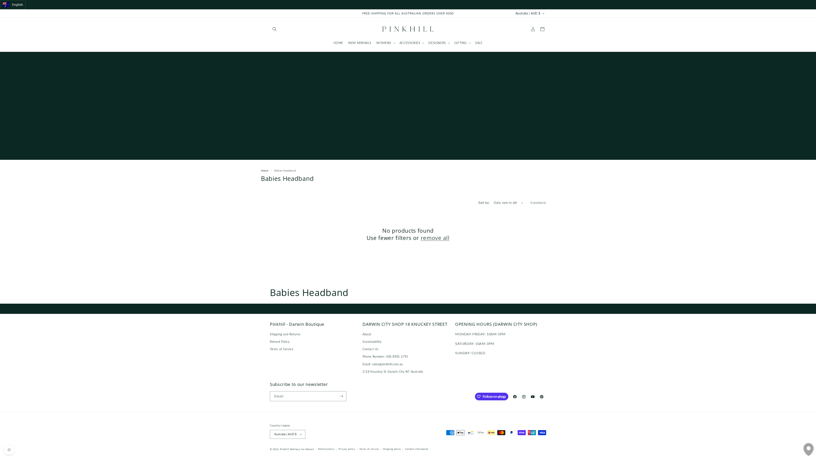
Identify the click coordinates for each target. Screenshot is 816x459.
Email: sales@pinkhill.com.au (383, 364)
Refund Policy (280, 341)
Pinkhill (284, 449)
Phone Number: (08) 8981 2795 (385, 356)
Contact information (416, 449)
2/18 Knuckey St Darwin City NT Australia (393, 371)
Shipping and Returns (285, 334)
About (367, 334)
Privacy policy (347, 449)
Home (264, 170)
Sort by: (483, 202)
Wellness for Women (302, 449)
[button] (274, 29)
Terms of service (369, 449)
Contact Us (370, 349)
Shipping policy (392, 449)
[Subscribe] (341, 396)
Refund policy (326, 449)
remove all (435, 238)
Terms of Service (281, 349)
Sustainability (372, 341)
